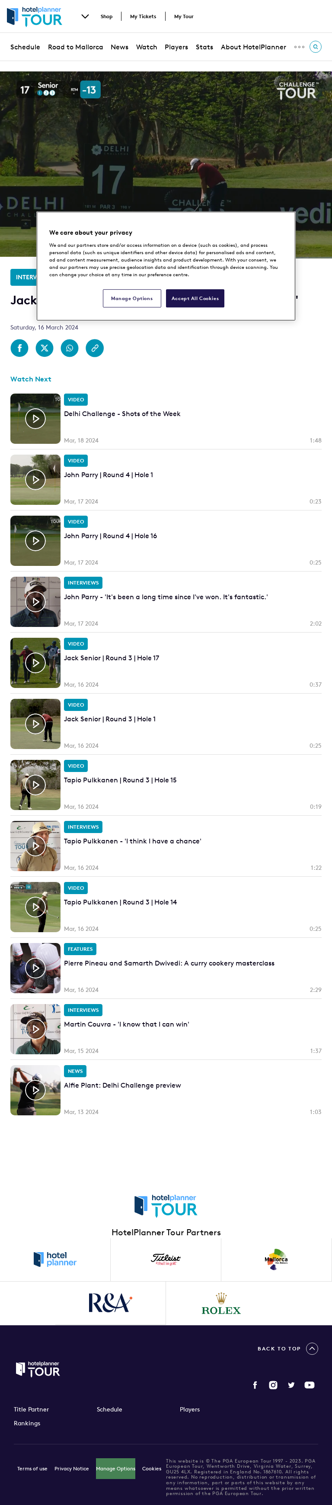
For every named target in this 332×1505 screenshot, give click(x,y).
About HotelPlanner (253, 46)
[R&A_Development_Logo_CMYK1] (110, 1303)
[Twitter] (291, 1385)
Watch (146, 46)
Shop (106, 16)
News (119, 46)
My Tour (184, 16)
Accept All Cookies (195, 298)
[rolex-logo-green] (221, 1303)
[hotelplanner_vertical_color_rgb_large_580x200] (55, 1260)
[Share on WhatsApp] (70, 348)
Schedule (25, 46)
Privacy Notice (71, 1468)
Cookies (151, 1468)
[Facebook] (255, 1385)
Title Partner (31, 1409)
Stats (204, 46)
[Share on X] (44, 348)
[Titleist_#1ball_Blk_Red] (166, 1260)
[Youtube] (309, 1385)
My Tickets (143, 16)
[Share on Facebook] (19, 348)
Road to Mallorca (75, 46)
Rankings (27, 1423)
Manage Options (115, 1468)
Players (176, 46)
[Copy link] (95, 348)
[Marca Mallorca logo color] (276, 1260)
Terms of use (32, 1468)
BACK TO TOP (279, 1348)
